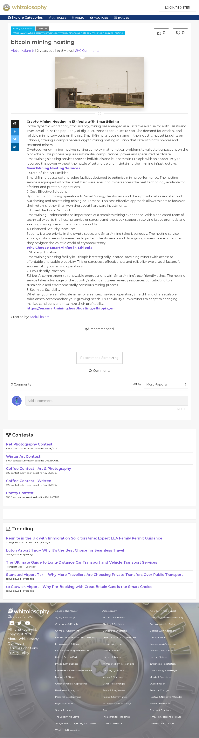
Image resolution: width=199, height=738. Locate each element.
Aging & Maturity (65, 617)
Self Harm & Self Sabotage (116, 703)
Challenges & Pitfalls (66, 624)
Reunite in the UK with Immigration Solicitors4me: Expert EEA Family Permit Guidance (84, 538)
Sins (104, 710)
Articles (59, 17)
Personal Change (159, 690)
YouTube (101, 17)
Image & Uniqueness (66, 663)
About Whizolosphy (23, 639)
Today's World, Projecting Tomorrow (75, 723)
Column (42, 28)
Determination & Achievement (119, 637)
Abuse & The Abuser (66, 610)
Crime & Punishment (67, 630)
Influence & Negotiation (163, 663)
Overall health (158, 683)
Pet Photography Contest (29, 444)
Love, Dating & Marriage (163, 670)
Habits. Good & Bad (66, 657)
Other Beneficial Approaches (71, 683)
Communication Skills (162, 624)
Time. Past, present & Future (165, 716)
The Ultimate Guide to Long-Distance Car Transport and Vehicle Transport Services (81, 562)
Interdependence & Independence (73, 670)
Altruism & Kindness (113, 617)
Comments (89, 51)
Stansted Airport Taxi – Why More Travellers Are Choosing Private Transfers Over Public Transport (94, 575)
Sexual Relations (64, 710)
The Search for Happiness (116, 716)
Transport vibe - (15, 566)
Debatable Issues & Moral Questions (75, 637)
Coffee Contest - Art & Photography (38, 469)
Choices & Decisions (113, 624)
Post (181, 409)
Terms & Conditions (23, 648)
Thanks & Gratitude (160, 710)
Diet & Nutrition (158, 637)
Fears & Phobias (111, 650)
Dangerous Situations (114, 630)
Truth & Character (112, 723)
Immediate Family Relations (118, 663)
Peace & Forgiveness (113, 690)
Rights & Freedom (65, 703)
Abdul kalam (21, 51)
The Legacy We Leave (67, 716)
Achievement (109, 610)
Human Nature (158, 657)
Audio (79, 17)
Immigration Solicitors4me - (22, 542)
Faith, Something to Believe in (72, 650)
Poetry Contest (20, 493)
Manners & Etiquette (66, 677)
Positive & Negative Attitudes (166, 696)
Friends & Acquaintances (163, 650)
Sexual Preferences (160, 703)
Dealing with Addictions (163, 630)
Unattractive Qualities (162, 723)
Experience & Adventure (163, 643)
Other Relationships (113, 683)
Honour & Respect (112, 657)
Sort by (136, 384)
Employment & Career (67, 643)
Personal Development (68, 696)
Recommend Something (99, 358)
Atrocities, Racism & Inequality (166, 617)
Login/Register (177, 7)
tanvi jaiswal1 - (14, 554)
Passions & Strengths (67, 690)
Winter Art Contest (23, 456)
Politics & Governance (114, 696)
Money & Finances (23, 28)
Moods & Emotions (160, 677)
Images (123, 17)
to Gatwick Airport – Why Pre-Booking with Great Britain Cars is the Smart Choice (79, 587)
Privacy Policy (18, 653)
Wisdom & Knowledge (67, 729)
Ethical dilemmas (112, 643)
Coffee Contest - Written (28, 481)
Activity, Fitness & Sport (163, 610)
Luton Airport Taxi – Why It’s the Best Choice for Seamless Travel (65, 550)
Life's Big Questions (113, 670)
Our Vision (16, 643)
